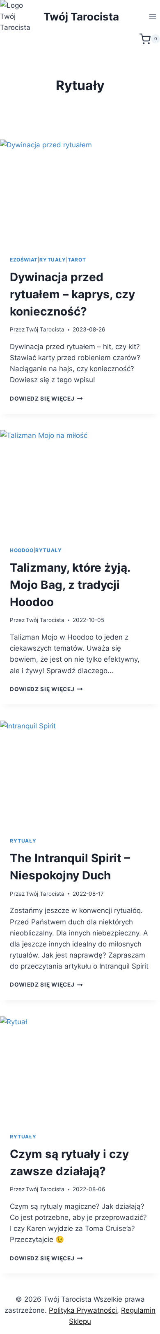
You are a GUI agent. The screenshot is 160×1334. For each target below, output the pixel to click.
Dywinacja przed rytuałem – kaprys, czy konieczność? (72, 294)
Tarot (77, 260)
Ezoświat (24, 260)
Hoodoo (22, 550)
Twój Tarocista (45, 329)
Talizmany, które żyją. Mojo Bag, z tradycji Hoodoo (70, 585)
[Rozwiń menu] (152, 16)
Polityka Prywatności (83, 1310)
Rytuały (52, 260)
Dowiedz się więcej (46, 398)
